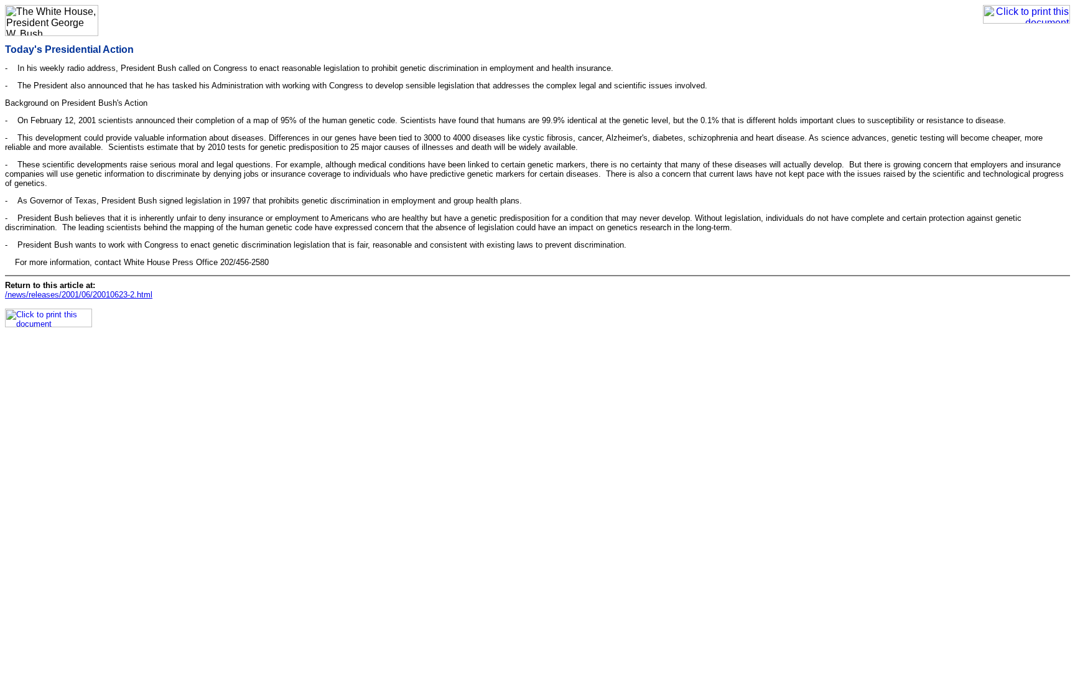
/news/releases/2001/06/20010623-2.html (78, 294)
